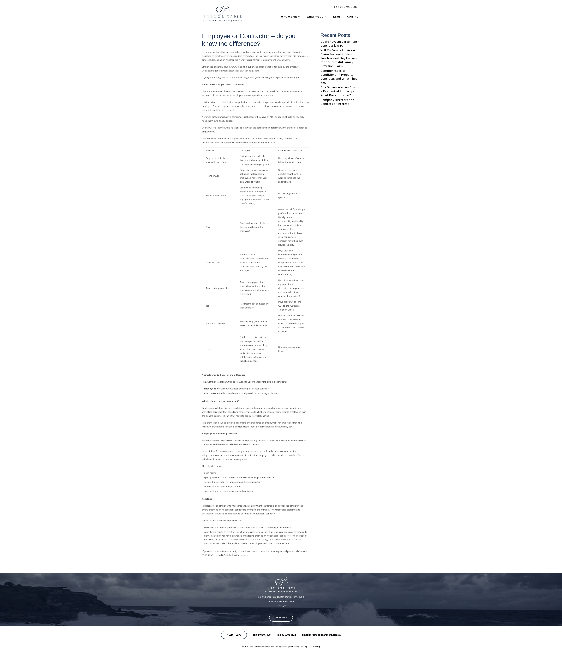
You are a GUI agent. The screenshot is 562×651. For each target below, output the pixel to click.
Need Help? (234, 634)
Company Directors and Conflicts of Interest (337, 102)
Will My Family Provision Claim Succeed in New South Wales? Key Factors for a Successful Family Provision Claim (339, 58)
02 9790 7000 (348, 7)
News (336, 17)
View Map (281, 617)
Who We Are (289, 17)
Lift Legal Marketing (310, 646)
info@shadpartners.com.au (325, 634)
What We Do (315, 17)
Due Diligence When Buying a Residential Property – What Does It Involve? (340, 91)
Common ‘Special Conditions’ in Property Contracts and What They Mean (339, 76)
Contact (353, 17)
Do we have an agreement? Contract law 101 (340, 44)
